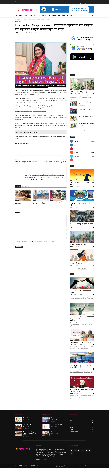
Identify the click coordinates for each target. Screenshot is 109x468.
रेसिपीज (63, 15)
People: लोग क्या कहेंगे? (77, 263)
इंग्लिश (45, 1)
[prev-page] (16, 206)
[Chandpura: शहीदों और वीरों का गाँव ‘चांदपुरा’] (82, 195)
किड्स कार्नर (44, 15)
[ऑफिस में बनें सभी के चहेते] (46, 433)
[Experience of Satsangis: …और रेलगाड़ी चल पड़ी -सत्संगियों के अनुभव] (41, 195)
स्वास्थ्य (20, 15)
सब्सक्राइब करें (92, 159)
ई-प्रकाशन (37, 1)
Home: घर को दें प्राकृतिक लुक (79, 92)
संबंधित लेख (18, 186)
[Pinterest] (86, 3)
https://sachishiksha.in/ (29, 172)
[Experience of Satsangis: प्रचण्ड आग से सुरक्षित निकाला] (82, 309)
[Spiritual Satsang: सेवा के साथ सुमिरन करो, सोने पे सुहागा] (82, 382)
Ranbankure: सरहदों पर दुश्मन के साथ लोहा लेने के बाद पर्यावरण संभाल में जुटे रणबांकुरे (30, 433)
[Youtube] (93, 3)
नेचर (39, 15)
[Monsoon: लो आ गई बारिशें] (82, 237)
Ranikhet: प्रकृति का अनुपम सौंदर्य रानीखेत (58, 202)
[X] (90, 3)
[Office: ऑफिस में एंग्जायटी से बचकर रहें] (73, 111)
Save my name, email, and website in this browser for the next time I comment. (35, 241)
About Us (56, 1)
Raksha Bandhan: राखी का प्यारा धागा (86, 123)
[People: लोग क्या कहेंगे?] (82, 255)
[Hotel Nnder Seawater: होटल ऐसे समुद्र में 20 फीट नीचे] (82, 357)
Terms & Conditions (70, 1)
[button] (92, 15)
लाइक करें (92, 141)
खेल (67, 15)
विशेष (71, 180)
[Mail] (83, 3)
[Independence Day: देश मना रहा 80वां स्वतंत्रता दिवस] (18, 426)
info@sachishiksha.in (46, 459)
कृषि (49, 15)
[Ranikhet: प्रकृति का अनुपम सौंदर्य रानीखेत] (58, 195)
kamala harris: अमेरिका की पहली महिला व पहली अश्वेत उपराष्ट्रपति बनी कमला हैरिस (26, 162)
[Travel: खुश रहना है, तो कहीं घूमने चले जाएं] (73, 103)
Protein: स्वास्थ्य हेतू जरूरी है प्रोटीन (86, 116)
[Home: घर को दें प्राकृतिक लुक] (82, 84)
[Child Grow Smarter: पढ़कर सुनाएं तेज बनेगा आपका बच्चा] (23, 195)
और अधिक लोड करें (81, 131)
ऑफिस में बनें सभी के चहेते (55, 431)
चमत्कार (34, 200)
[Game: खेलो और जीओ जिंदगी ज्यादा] (46, 426)
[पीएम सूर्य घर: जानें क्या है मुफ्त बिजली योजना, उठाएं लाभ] (46, 419)
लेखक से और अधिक (25, 186)
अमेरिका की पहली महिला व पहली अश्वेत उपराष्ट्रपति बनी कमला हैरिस (33, 111)
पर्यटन (59, 15)
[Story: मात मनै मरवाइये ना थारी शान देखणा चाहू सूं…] (82, 175)
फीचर (71, 260)
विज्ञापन (52, 1)
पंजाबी (41, 1)
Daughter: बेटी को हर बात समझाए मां (80, 343)
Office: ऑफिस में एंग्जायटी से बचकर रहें (86, 109)
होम (15, 19)
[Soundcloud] (88, 3)
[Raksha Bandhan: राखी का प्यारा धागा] (73, 125)
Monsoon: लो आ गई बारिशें (78, 244)
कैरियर (25, 15)
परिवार (71, 340)
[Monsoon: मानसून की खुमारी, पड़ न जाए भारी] (82, 216)
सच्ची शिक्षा (17, 32)
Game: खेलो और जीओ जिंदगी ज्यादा (57, 425)
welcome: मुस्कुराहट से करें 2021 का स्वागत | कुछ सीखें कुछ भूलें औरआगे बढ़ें (55, 162)
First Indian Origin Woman (23, 143)
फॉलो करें (93, 145)
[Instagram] (78, 3)
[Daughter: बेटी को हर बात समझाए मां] (82, 335)
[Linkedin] (81, 3)
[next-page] (18, 206)
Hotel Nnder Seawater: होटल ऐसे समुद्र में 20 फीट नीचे (80, 366)
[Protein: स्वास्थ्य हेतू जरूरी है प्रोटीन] (73, 118)
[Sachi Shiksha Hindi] (23, 448)
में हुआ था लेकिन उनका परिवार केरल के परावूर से (52, 115)
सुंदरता (35, 15)
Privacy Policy (62, 1)
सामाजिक (54, 15)
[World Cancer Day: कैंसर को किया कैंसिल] (82, 283)
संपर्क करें (48, 1)
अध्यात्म (30, 15)
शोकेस (20, 21)
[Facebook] (76, 3)
